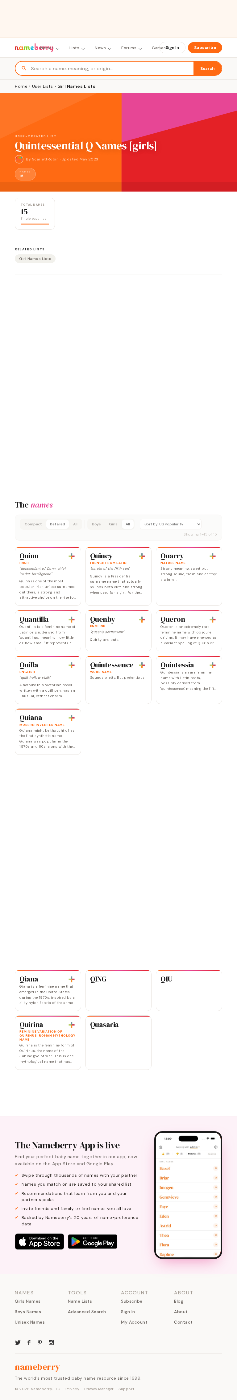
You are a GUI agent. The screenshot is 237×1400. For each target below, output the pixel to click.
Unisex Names (30, 1322)
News (100, 48)
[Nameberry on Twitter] (18, 1342)
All (75, 524)
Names (47, 48)
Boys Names (28, 1311)
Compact (33, 524)
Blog (178, 1301)
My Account (134, 1322)
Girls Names (28, 1301)
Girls (113, 524)
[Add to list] (72, 556)
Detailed (57, 524)
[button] (118, 527)
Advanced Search (87, 1311)
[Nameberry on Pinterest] (40, 1342)
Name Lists (80, 1301)
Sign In (172, 47)
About (181, 1311)
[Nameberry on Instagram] (51, 1342)
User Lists (42, 86)
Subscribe (205, 47)
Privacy (72, 1388)
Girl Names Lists (35, 258)
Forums (128, 48)
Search (207, 68)
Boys (96, 524)
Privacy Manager (99, 1388)
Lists (74, 48)
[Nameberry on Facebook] (29, 1342)
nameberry (37, 1367)
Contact (183, 1322)
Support (126, 1388)
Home (21, 86)
